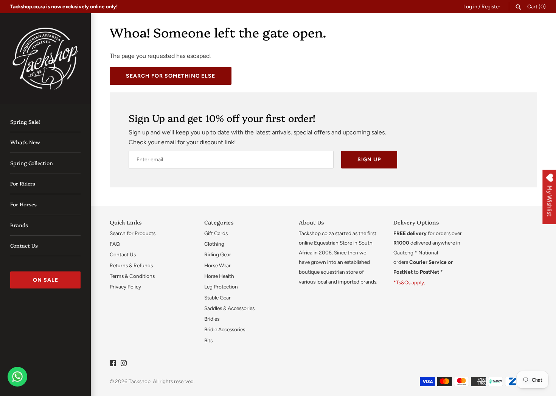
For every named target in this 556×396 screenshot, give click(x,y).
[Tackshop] (45, 58)
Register (490, 6)
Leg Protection (221, 287)
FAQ (115, 244)
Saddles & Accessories (229, 308)
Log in (470, 6)
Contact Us (24, 245)
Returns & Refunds (131, 265)
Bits (208, 340)
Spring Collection (31, 162)
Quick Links (125, 222)
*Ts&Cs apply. (409, 282)
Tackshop (140, 381)
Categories (218, 222)
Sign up (369, 159)
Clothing (214, 244)
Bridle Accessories (224, 329)
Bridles (211, 319)
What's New (25, 142)
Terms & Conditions (132, 276)
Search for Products (132, 233)
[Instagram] (124, 364)
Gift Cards (216, 233)
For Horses (23, 204)
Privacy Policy (125, 287)
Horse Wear (217, 265)
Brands (19, 224)
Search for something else (170, 76)
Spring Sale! (25, 121)
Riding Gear (217, 254)
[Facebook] (113, 364)
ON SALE (45, 280)
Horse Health (219, 276)
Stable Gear (217, 298)
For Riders (22, 183)
